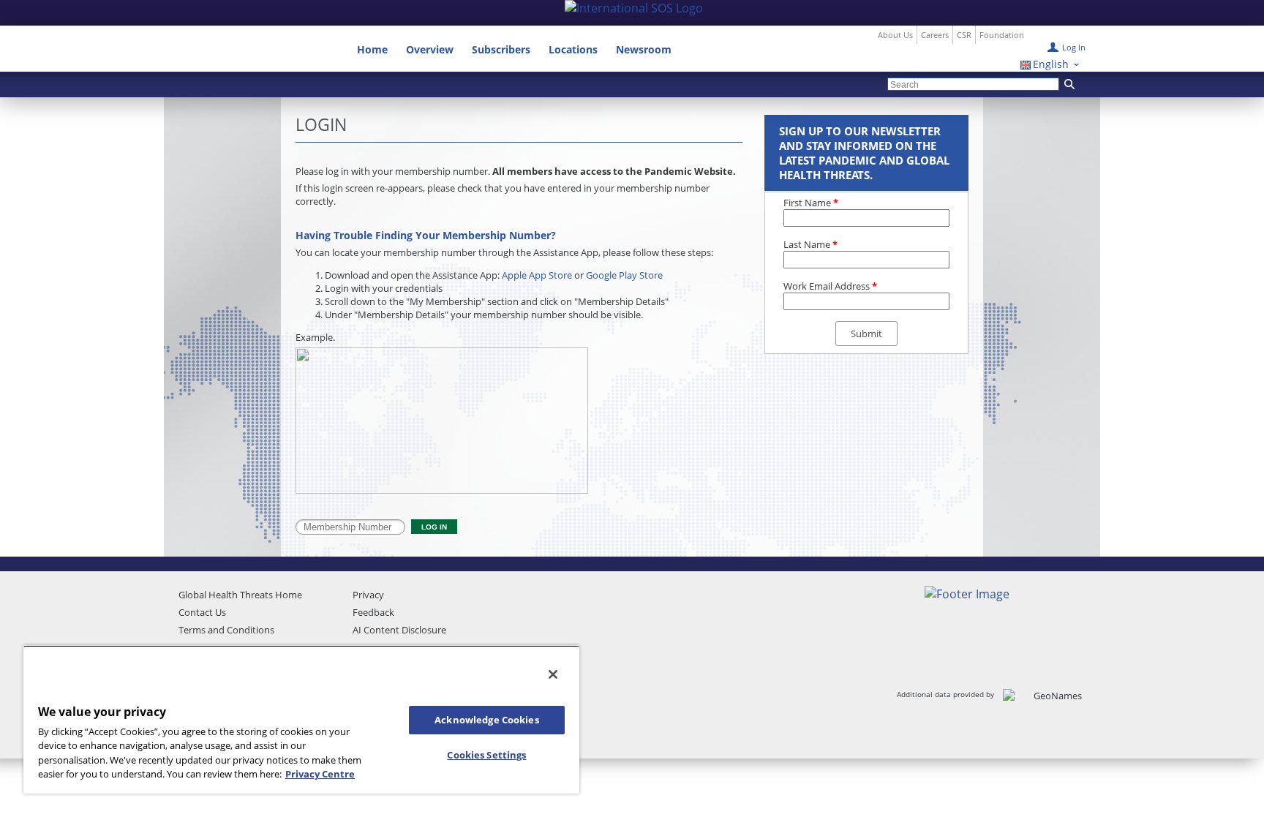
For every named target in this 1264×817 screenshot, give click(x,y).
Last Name (810, 244)
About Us (895, 34)
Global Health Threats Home (240, 594)
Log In (1074, 47)
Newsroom (644, 49)
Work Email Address (830, 286)
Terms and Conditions (226, 629)
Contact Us (202, 612)
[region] (301, 719)
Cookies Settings (486, 754)
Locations (573, 49)
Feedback (373, 612)
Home (372, 49)
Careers (935, 34)
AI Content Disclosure (399, 629)
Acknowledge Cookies (486, 719)
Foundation (1001, 34)
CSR (964, 34)
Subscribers (501, 49)
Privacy (368, 594)
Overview (430, 49)
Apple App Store (537, 275)
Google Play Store (624, 275)
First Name (810, 202)
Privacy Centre (320, 773)
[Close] (553, 674)
